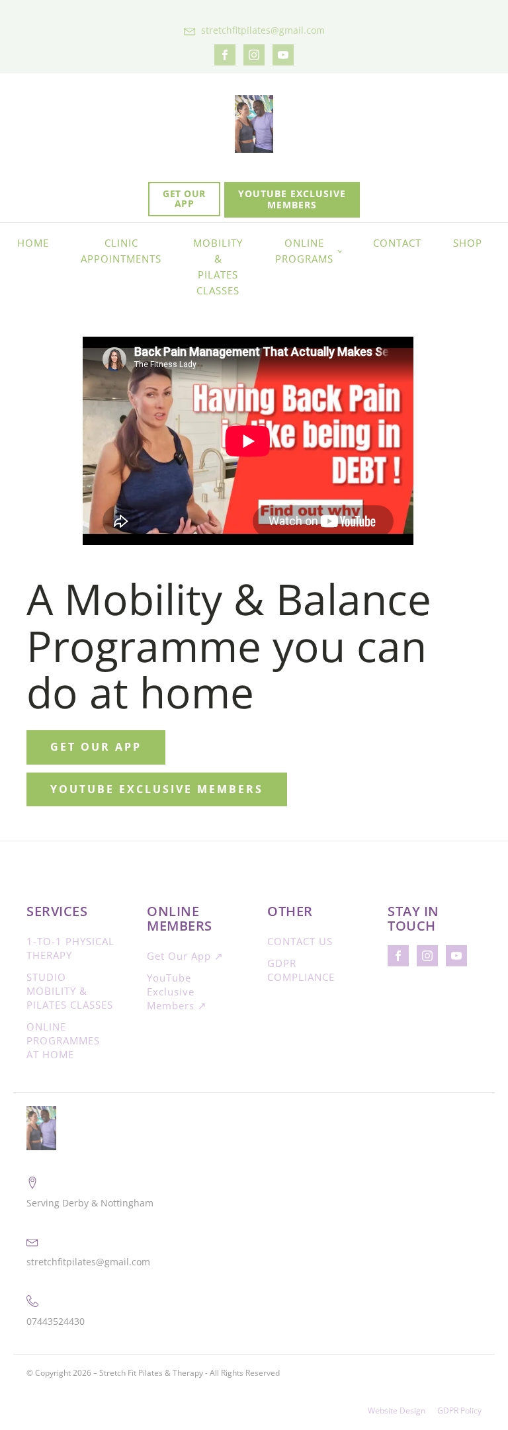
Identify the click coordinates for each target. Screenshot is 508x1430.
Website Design (396, 1411)
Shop (467, 242)
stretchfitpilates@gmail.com (263, 30)
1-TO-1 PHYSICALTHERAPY (70, 948)
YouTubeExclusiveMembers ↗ (177, 991)
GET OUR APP (184, 198)
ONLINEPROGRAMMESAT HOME (63, 1040)
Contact (397, 242)
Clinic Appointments (121, 250)
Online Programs (304, 250)
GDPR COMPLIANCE (301, 970)
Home (33, 242)
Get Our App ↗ (185, 955)
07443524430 (55, 1321)
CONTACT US (300, 941)
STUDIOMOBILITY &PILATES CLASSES (69, 990)
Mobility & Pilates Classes (218, 266)
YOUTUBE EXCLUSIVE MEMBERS (292, 199)
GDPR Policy (459, 1411)
